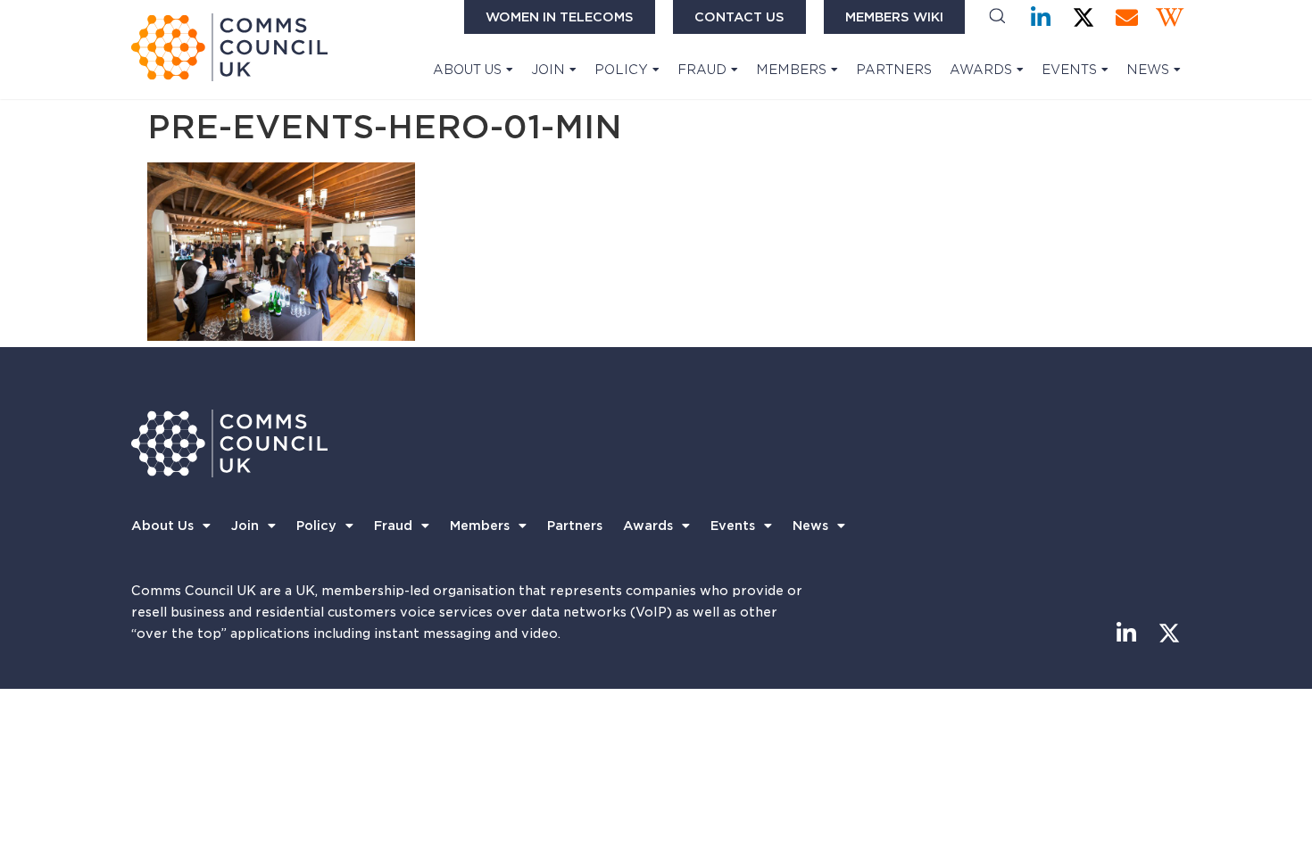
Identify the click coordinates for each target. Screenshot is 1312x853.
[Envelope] (1127, 17)
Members (791, 69)
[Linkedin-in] (1041, 17)
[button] (997, 17)
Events (1069, 69)
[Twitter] (1084, 17)
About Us (467, 69)
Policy (621, 69)
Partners (894, 69)
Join (548, 69)
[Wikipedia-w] (1169, 17)
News (1147, 69)
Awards (981, 69)
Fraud (702, 69)
